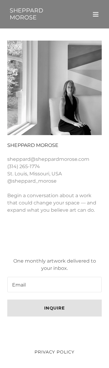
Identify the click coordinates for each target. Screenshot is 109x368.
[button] (96, 14)
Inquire (54, 308)
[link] (40, 18)
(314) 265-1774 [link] (23, 166)
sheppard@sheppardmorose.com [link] (48, 159)
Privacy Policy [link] (55, 352)
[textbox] (54, 284)
